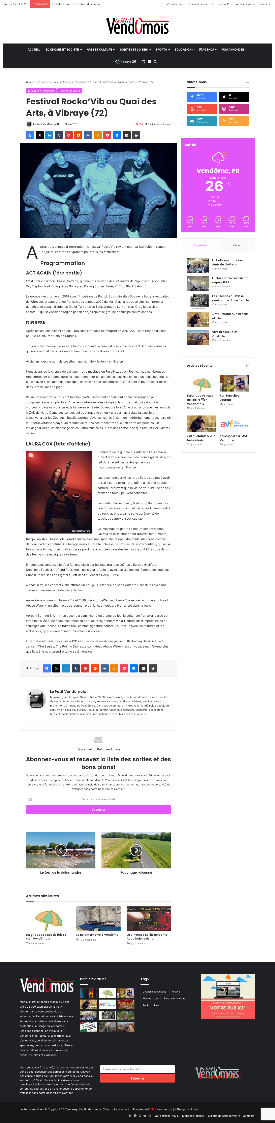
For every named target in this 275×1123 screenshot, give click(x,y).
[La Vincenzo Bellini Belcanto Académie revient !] (149, 918)
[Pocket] (107, 135)
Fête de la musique (174, 998)
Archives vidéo (245, 4)
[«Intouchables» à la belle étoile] (198, 319)
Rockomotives (151, 1005)
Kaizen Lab (165, 1109)
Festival (176, 991)
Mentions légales (193, 1115)
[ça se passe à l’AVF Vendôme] (234, 423)
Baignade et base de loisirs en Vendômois (46, 937)
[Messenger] (117, 135)
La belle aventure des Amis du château (228, 262)
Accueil (34, 49)
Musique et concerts (76, 82)
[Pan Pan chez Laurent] (234, 383)
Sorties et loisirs (134, 49)
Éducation (183, 49)
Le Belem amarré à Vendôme (97, 935)
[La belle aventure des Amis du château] (198, 265)
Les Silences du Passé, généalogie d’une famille (82, 4)
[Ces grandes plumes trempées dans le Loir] (107, 1027)
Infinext (196, 1109)
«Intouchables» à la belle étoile (201, 438)
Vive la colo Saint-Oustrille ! (225, 334)
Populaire (200, 245)
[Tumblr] (59, 135)
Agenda (208, 49)
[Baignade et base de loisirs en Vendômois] (48, 918)
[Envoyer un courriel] (58, 124)
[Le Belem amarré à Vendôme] (98, 918)
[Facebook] (30, 135)
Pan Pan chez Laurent (229, 398)
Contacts (264, 4)
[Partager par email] (127, 135)
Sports (161, 49)
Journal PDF (224, 4)
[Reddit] (78, 135)
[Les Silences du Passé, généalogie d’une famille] (198, 301)
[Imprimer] (136, 135)
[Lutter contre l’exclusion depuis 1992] (198, 283)
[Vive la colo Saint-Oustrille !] (198, 337)
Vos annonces (176, 4)
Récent (238, 245)
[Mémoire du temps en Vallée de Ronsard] (125, 1004)
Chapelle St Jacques (154, 991)
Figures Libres (150, 998)
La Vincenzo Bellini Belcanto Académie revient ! (147, 937)
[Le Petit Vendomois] (137, 25)
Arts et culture (99, 49)
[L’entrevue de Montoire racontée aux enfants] (125, 1015)
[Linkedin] (49, 135)
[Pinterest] (69, 135)
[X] (40, 135)
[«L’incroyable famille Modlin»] (88, 1027)
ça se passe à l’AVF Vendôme (234, 438)
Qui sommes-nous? (201, 4)
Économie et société (62, 49)
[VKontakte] (88, 135)
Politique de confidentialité (223, 1115)
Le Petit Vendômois (44, 124)
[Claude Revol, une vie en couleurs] (88, 993)
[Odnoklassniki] (98, 135)
